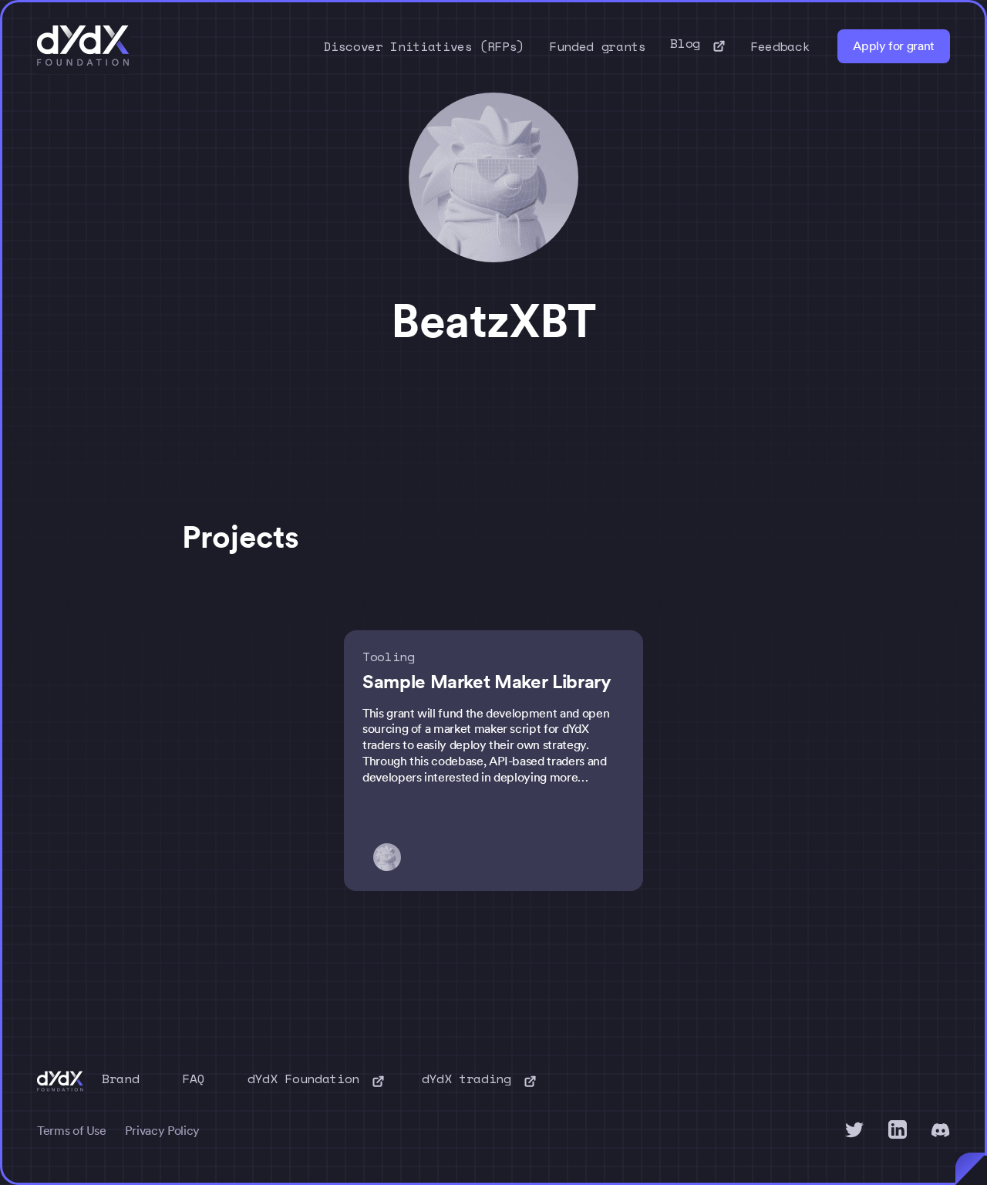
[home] (83, 46)
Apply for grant (894, 46)
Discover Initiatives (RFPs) (424, 46)
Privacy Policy (162, 1130)
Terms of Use (71, 1130)
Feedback (780, 46)
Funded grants (597, 46)
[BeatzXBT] (392, 857)
